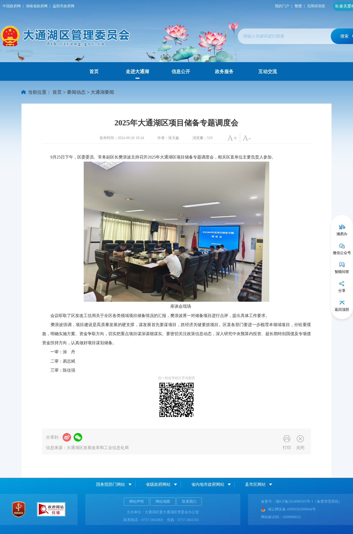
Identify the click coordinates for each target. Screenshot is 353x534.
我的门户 (282, 6)
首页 (94, 71)
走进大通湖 (137, 71)
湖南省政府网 (37, 6)
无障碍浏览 (316, 6)
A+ (232, 138)
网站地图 (163, 501)
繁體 (298, 6)
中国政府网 (12, 6)
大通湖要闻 (102, 92)
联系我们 (189, 501)
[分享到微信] (78, 437)
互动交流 (267, 71)
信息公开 (181, 71)
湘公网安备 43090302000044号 (292, 509)
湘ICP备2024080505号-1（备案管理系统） (308, 501)
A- (247, 138)
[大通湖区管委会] (66, 36)
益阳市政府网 (63, 6)
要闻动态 (76, 92)
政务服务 (224, 71)
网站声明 (136, 501)
